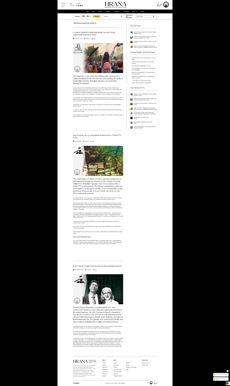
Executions (116, 365)
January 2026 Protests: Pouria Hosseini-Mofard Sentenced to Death (145, 127)
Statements (126, 11)
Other (127, 369)
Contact (142, 11)
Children (115, 363)
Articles (100, 11)
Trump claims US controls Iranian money (141, 80)
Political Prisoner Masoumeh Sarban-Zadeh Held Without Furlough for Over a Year (145, 37)
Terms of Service (145, 363)
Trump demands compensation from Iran (141, 65)
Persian (72, 5)
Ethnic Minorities (117, 369)
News (93, 11)
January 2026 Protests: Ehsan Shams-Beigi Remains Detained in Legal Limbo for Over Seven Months (145, 113)
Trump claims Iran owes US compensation (141, 82)
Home (87, 11)
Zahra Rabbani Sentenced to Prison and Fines (143, 122)
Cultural (115, 367)
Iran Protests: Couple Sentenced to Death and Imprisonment (97, 266)
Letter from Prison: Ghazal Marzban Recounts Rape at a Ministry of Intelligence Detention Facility (145, 46)
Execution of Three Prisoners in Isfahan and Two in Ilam (145, 42)
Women (127, 365)
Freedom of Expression (131, 367)
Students (128, 363)
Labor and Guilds (117, 371)
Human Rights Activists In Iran (142, 52)
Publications (117, 11)
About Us (134, 11)
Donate (97, 16)
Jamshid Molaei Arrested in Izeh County (141, 118)
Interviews (108, 11)
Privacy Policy (145, 365)
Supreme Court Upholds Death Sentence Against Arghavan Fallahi (145, 32)
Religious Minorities (118, 375)
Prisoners (116, 373)
